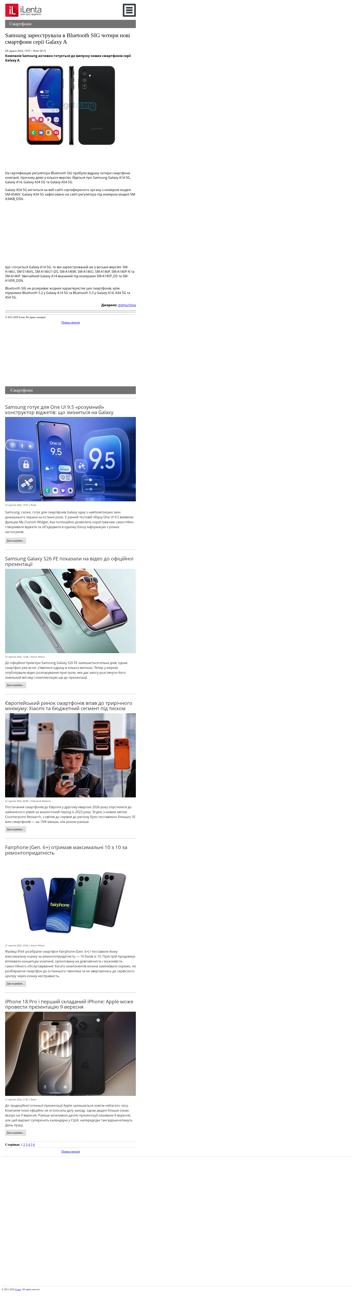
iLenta (18, 1289)
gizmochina (127, 305)
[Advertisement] (70, 157)
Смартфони (20, 23)
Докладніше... (16, 540)
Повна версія (70, 322)
